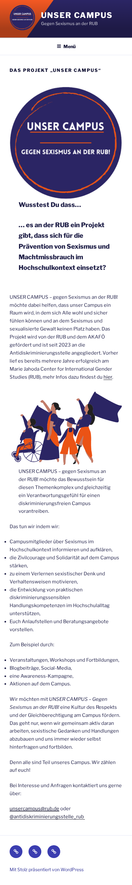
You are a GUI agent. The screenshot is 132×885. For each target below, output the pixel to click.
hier (107, 377)
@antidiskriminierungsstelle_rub (47, 817)
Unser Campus (77, 15)
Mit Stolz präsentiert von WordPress (47, 869)
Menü (69, 46)
